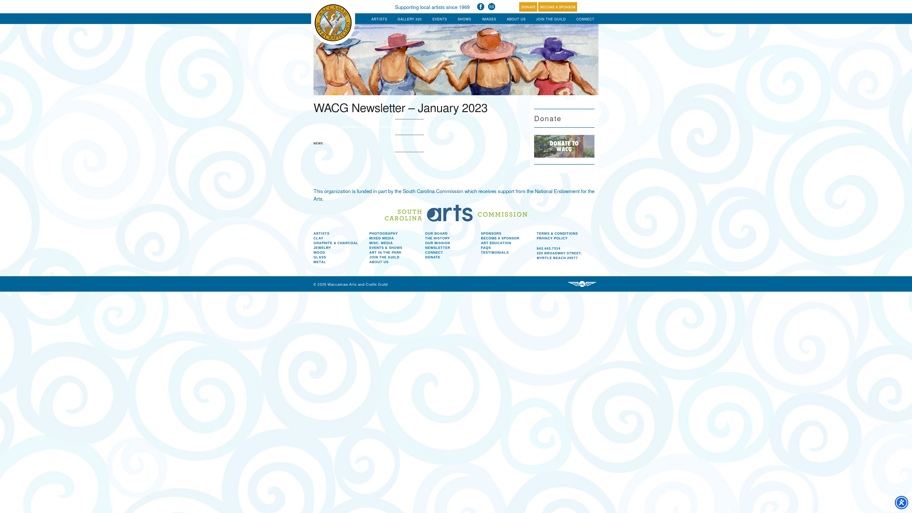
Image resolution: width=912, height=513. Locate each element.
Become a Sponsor (500, 238)
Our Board (436, 233)
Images (489, 19)
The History (437, 238)
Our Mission (437, 243)
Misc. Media (381, 243)
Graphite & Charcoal (336, 243)
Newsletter (437, 248)
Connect (585, 19)
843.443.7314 (548, 248)
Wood (319, 252)
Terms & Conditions (557, 233)
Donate (432, 257)
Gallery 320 (410, 19)
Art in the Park (385, 252)
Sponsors (491, 233)
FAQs (486, 248)
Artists (379, 19)
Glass (320, 257)
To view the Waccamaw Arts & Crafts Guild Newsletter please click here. (370, 127)
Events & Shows (385, 248)
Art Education (496, 243)
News (318, 143)
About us (379, 262)
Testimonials (495, 252)
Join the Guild (384, 257)
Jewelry (322, 248)
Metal (320, 262)
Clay (318, 238)
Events (439, 19)
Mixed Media (381, 238)
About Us (516, 19)
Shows (464, 19)
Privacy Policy (552, 238)
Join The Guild (551, 19)
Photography (383, 233)
